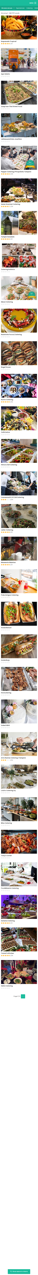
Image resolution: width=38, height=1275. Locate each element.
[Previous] (5, 27)
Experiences (20, 8)
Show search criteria (20, 1271)
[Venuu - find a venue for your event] (6, 3)
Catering (29, 8)
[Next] (32, 27)
